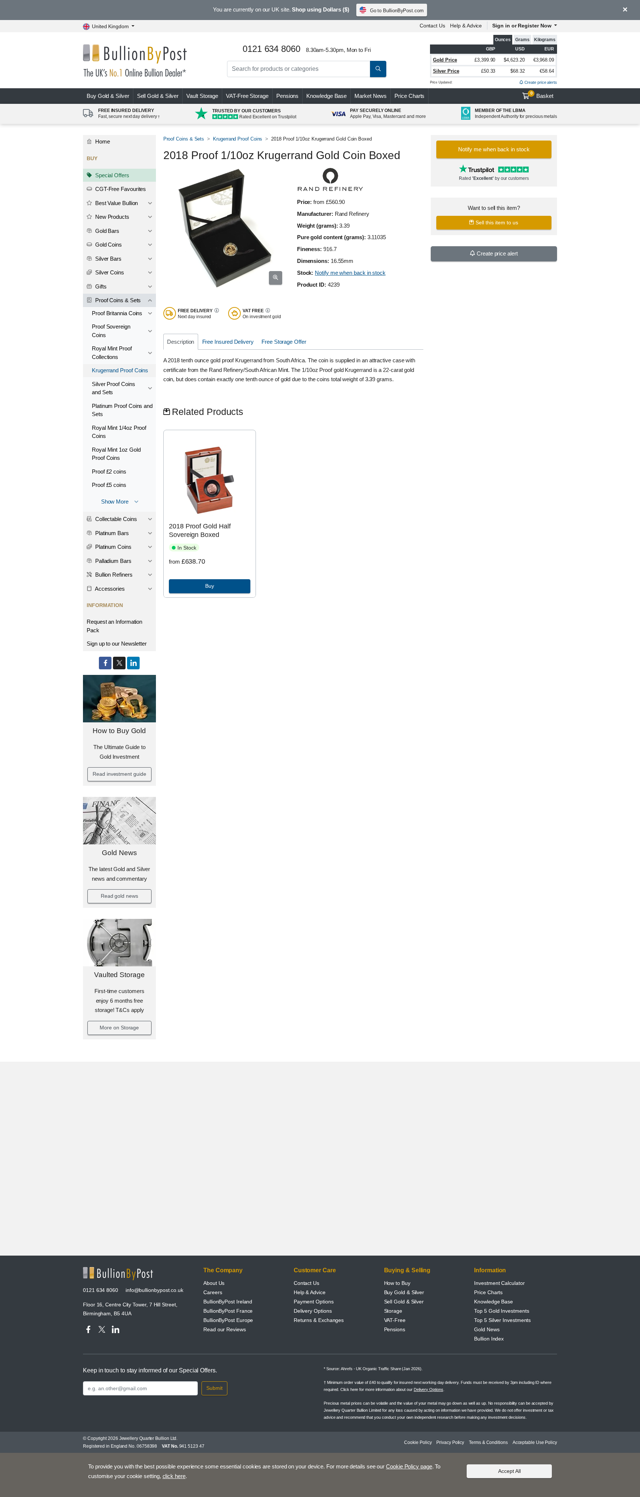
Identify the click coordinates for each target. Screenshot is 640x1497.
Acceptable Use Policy (535, 1442)
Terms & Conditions (488, 1442)
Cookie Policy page (409, 1466)
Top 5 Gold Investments (501, 1311)
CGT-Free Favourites (120, 189)
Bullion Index (489, 1339)
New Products (111, 217)
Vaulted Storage (119, 975)
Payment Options (314, 1302)
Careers (212, 1292)
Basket (542, 95)
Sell (158, 96)
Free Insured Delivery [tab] (228, 342)
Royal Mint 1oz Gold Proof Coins (116, 453)
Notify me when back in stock (350, 273)
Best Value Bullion (116, 203)
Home (102, 141)
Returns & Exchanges (319, 1320)
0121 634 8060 (100, 1290)
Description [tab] (180, 342)
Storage (393, 1311)
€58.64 (547, 71)
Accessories (109, 589)
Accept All (509, 1471)
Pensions (287, 96)
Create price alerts (540, 82)
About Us (213, 1283)
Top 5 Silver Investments (502, 1320)
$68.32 (517, 71)
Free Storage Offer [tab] (283, 342)
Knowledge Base (326, 96)
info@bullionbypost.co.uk (154, 1290)
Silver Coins (109, 272)
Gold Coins (108, 244)
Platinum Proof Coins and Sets (122, 410)
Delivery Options (313, 1311)
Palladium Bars (112, 561)
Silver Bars (107, 258)
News (370, 96)
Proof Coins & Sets (117, 300)
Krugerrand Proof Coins (120, 370)
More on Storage (119, 1028)
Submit (214, 1388)
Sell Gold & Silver (404, 1302)
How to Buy (397, 1283)
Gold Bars (106, 231)
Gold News (119, 853)
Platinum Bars (111, 533)
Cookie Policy (417, 1442)
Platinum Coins (112, 547)
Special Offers (111, 175)
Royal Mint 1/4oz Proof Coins (119, 432)
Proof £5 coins (109, 485)
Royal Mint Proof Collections (112, 352)
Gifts (100, 286)
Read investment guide (119, 774)
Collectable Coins (115, 519)
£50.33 (488, 71)
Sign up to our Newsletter (117, 643)
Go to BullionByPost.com (397, 10)
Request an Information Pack (114, 626)
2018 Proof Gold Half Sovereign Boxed (199, 530)
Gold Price (445, 60)
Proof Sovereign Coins (111, 330)
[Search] (378, 69)
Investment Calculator (499, 1283)
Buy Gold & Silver (404, 1292)
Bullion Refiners (113, 574)
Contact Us (432, 26)
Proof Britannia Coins (117, 313)
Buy (108, 96)
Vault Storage (202, 96)
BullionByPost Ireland (227, 1302)
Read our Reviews (224, 1329)
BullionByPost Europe (228, 1320)
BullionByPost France (228, 1311)
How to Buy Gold (119, 731)
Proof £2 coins (109, 471)
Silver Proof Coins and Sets (113, 388)
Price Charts (409, 96)
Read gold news (119, 896)
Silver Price (446, 71)
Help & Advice (466, 26)
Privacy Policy (450, 1442)
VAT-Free (247, 96)
